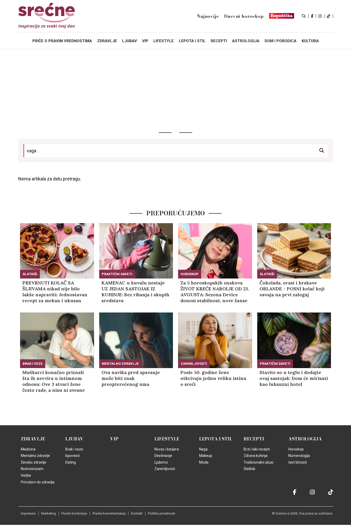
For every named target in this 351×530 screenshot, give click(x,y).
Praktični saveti (117, 274)
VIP (114, 439)
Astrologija (305, 439)
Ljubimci (161, 462)
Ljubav (74, 439)
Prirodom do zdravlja (37, 482)
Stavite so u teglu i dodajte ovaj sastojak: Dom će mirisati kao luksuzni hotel (294, 378)
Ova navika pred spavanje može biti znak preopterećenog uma (130, 378)
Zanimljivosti (194, 363)
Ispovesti (72, 456)
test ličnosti (297, 462)
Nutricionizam (32, 469)
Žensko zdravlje (33, 462)
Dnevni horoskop (244, 16)
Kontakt (137, 513)
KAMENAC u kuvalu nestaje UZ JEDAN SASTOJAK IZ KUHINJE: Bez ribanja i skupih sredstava (135, 291)
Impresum (28, 513)
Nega (203, 449)
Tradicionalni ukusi (258, 462)
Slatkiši (30, 274)
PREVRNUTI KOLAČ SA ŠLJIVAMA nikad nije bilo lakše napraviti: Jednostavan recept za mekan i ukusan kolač (54, 291)
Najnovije (208, 16)
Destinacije (163, 456)
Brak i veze (33, 363)
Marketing (48, 513)
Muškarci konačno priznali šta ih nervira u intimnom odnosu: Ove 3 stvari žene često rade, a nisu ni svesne (53, 381)
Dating (70, 462)
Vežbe (26, 475)
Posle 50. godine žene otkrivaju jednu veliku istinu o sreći (213, 378)
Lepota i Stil (215, 439)
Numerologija (299, 456)
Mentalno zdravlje (120, 363)
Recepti (254, 439)
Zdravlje (33, 439)
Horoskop (190, 274)
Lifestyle (166, 439)
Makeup (205, 456)
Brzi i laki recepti (257, 449)
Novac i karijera (166, 449)
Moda (203, 462)
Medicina (28, 449)
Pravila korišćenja (74, 513)
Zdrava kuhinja (255, 456)
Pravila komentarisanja (109, 513)
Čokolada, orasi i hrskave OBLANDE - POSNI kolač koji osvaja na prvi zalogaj (292, 289)
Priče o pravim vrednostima (62, 41)
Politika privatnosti (161, 513)
